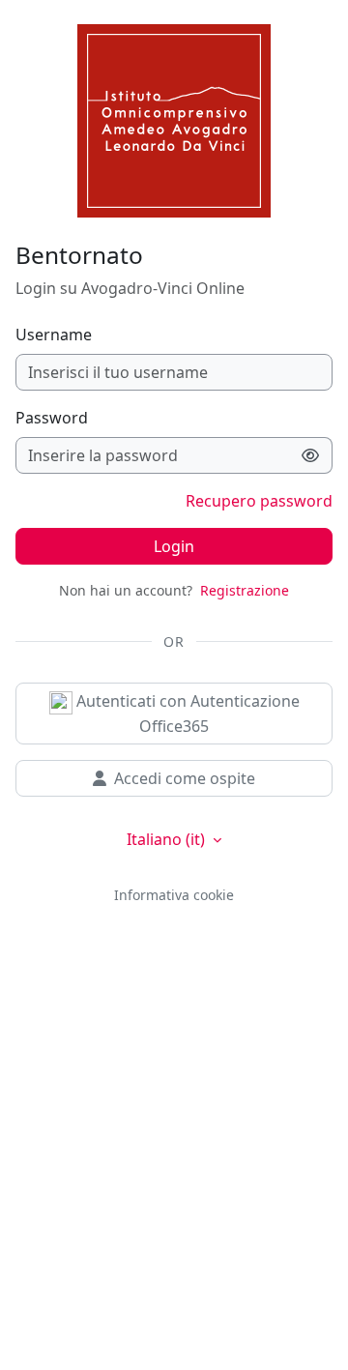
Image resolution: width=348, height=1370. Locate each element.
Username (53, 334)
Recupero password (259, 500)
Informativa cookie (174, 895)
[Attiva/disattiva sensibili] (311, 455)
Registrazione (244, 590)
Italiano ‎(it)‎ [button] (168, 839)
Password (51, 417)
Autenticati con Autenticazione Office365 (186, 713)
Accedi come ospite (184, 778)
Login (174, 546)
